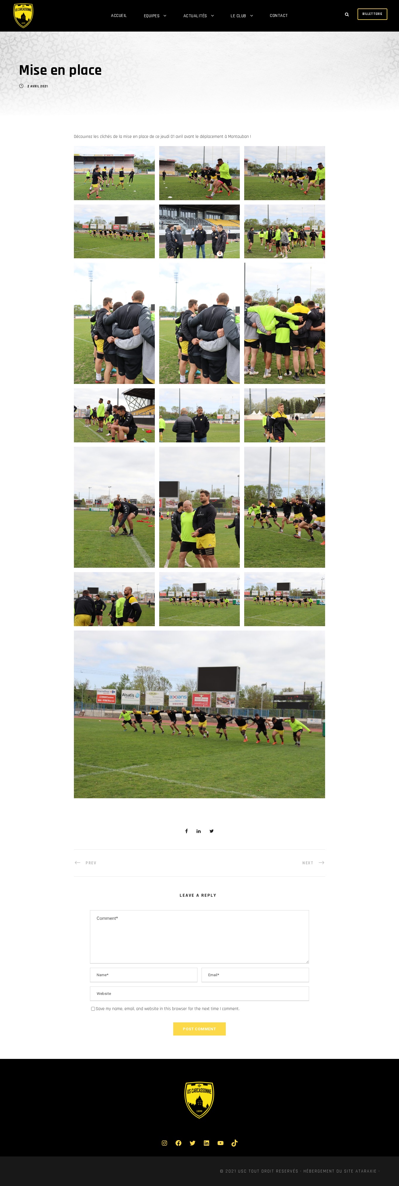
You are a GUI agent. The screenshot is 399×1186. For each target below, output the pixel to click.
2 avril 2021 (37, 86)
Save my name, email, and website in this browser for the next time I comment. (168, 1009)
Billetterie (372, 14)
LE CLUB (238, 16)
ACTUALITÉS (195, 16)
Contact (279, 16)
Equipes (152, 16)
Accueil (119, 16)
